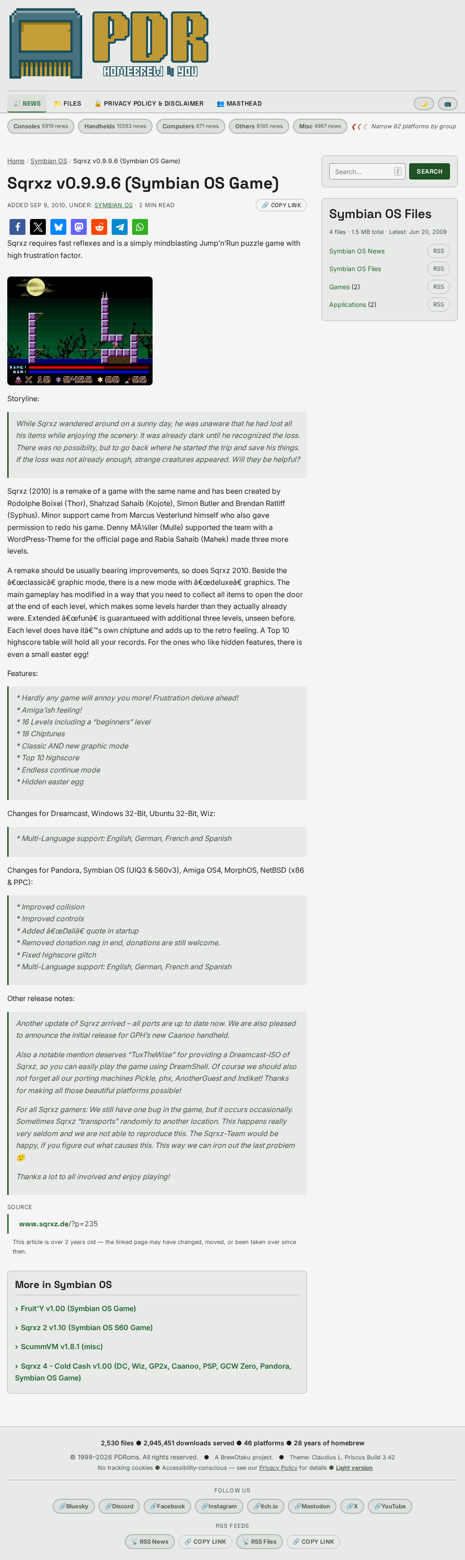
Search (429, 171)
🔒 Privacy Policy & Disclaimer (148, 103)
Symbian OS (48, 161)
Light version (354, 1467)
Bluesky (74, 1506)
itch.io (265, 1506)
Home (16, 161)
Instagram (219, 1506)
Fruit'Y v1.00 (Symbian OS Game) (78, 1308)
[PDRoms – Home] (109, 43)
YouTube (390, 1506)
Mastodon (312, 1506)
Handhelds (115, 126)
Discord (119, 1506)
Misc (320, 126)
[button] (17, 227)
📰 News (27, 103)
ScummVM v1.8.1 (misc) (62, 1346)
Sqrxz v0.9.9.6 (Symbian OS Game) (143, 183)
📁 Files (67, 103)
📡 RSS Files (259, 1541)
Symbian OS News (357, 251)
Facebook (167, 1506)
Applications (347, 304)
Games (339, 287)
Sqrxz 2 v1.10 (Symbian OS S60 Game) (87, 1327)
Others (259, 126)
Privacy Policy (278, 1467)
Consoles (41, 126)
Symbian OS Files (355, 268)
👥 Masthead (239, 103)
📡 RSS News (149, 1541)
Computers (191, 126)
